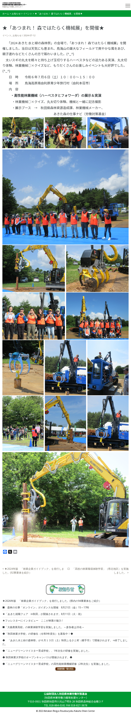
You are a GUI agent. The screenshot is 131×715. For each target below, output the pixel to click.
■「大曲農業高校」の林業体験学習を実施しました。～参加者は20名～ (43, 627)
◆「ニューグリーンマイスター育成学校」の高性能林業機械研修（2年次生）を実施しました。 (56, 664)
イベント (6, 35)
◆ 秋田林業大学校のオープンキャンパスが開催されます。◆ (37, 657)
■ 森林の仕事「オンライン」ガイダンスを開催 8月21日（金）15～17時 (45, 607)
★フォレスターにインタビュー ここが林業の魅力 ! (32, 620)
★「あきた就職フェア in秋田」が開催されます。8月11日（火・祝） (42, 614)
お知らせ (17, 35)
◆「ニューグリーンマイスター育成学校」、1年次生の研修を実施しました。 (46, 650)
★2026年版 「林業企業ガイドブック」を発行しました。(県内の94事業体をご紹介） (51, 601)
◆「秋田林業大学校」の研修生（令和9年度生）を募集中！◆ (37, 633)
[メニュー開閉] (128, 5)
